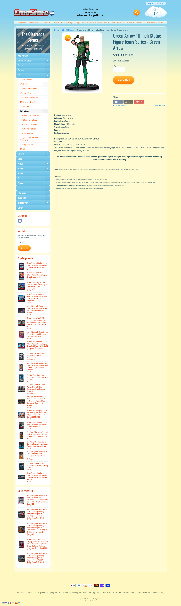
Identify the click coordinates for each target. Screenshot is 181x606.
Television (140, 22)
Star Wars (130, 22)
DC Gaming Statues (29, 124)
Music (100, 22)
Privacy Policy (94, 592)
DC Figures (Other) (27, 102)
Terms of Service (143, 592)
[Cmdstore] (34, 12)
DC (63, 22)
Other (161, 22)
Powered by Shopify (90, 601)
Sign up (160, 3)
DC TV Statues (27, 133)
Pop (107, 22)
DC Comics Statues (29, 120)
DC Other (23, 149)
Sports (120, 22)
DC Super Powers (27, 93)
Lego (78, 22)
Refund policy (158, 592)
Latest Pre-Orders (35, 22)
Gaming (71, 22)
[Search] (136, 12)
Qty (114, 65)
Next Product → (160, 105)
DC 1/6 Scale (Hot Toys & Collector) (30, 138)
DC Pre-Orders (26, 79)
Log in (150, 3)
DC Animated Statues (30, 115)
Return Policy (108, 592)
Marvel (85, 22)
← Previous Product (119, 105)
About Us (21, 592)
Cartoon (56, 22)
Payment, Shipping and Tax (49, 592)
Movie (93, 22)
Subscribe (24, 248)
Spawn (113, 22)
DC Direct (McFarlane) (28, 88)
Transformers (152, 22)
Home (56, 30)
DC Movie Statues (28, 128)
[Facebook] (20, 221)
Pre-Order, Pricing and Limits (75, 592)
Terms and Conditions (125, 592)
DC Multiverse (34, 85)
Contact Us (31, 592)
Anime (47, 22)
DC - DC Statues (68, 30)
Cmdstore (89, 599)
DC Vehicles (24, 106)
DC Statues (34, 111)
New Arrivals (22, 22)
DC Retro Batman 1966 (29, 97)
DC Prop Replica (26, 144)
